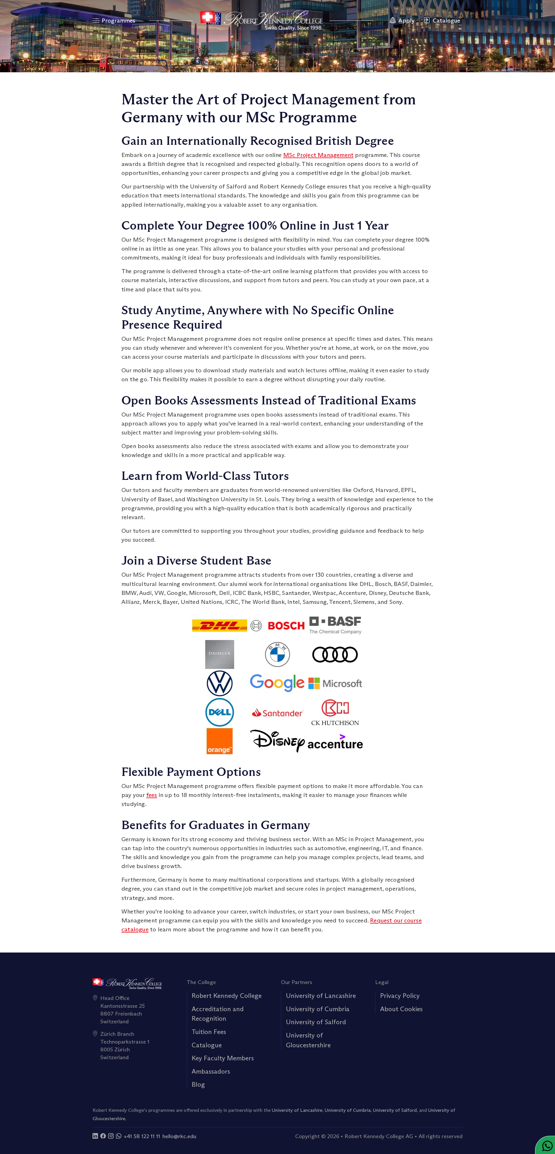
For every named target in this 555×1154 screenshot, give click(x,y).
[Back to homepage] (261, 20)
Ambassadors (211, 1071)
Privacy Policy (400, 996)
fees (151, 795)
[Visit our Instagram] (111, 1136)
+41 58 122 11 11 (142, 1136)
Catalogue (207, 1045)
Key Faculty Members (223, 1058)
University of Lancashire (321, 996)
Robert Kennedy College (227, 996)
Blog (198, 1084)
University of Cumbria (317, 1009)
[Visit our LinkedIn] (95, 1136)
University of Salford (316, 1022)
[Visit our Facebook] (103, 1136)
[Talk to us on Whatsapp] (118, 1136)
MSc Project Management (318, 155)
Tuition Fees (209, 1032)
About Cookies (401, 1009)
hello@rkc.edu (179, 1136)
